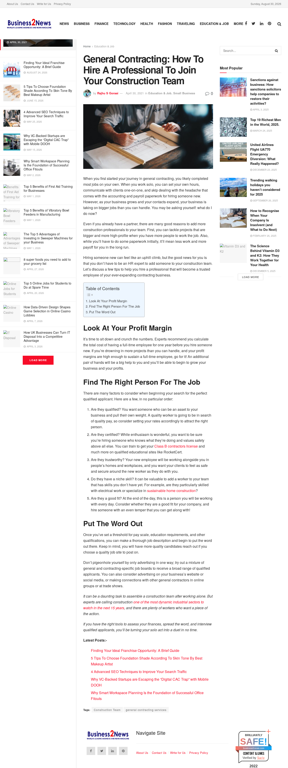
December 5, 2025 (263, 271)
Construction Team (107, 710)
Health (146, 23)
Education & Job (214, 23)
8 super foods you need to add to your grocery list (47, 261)
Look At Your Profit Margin (108, 300)
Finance (101, 23)
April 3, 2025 (260, 109)
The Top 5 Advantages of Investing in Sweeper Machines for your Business (48, 238)
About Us (12, 4)
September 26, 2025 (265, 200)
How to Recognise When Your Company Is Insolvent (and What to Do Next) (264, 220)
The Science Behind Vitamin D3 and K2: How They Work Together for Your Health (264, 255)
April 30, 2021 (135, 93)
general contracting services (146, 710)
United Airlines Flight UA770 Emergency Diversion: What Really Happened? (264, 154)
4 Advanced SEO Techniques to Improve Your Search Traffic (46, 114)
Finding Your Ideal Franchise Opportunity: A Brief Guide (44, 64)
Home (87, 46)
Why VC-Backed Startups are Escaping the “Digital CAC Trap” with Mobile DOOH (46, 139)
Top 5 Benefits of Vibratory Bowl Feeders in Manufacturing (46, 212)
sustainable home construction (171, 490)
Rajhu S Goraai (107, 93)
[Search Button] (276, 50)
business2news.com (253, 748)
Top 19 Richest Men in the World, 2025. (265, 122)
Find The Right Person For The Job (114, 306)
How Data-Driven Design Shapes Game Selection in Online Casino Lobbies (47, 311)
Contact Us (27, 4)
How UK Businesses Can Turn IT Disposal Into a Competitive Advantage (47, 336)
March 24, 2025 (262, 130)
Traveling (186, 23)
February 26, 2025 (264, 235)
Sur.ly (261, 757)
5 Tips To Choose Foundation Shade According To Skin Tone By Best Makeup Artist (48, 90)
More (238, 23)
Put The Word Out (102, 311)
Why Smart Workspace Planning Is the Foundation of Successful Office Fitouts (47, 165)
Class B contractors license (176, 446)
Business (82, 23)
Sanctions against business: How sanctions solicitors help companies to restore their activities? (265, 91)
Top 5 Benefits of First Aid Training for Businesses (48, 188)
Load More (38, 360)
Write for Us (44, 4)
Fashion (165, 23)
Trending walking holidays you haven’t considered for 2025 (265, 187)
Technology (124, 23)
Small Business (184, 93)
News (64, 23)
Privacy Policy (62, 4)
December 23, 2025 (264, 169)
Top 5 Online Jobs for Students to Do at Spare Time (47, 285)
